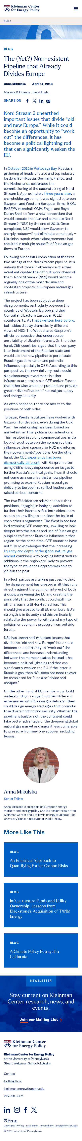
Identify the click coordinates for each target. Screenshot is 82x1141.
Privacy (20, 1126)
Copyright (9, 1126)
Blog (8, 21)
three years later (57, 194)
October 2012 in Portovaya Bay (32, 169)
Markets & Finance (17, 92)
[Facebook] (25, 1110)
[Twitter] (34, 1110)
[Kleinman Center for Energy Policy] (21, 8)
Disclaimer (32, 1126)
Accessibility (47, 1126)
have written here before (54, 321)
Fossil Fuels (40, 92)
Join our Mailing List (39, 1020)
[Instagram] (17, 1110)
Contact (9, 1074)
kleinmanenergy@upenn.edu (24, 1089)
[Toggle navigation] (76, 8)
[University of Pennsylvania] (11, 1120)
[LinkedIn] (7, 1110)
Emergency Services (67, 1126)
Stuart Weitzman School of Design (27, 1063)
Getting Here (13, 1081)
